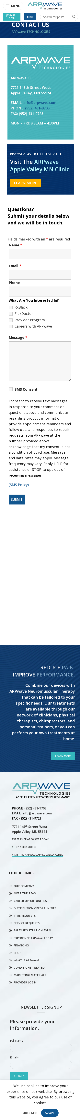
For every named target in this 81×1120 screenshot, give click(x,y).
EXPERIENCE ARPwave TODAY (30, 839)
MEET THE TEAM (25, 893)
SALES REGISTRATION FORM (32, 930)
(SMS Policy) (19, 484)
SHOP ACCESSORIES (24, 847)
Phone (14, 283)
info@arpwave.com (39, 102)
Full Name (16, 1040)
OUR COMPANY (24, 886)
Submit (19, 1076)
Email (15, 266)
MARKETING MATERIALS (30, 975)
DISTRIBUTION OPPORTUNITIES (35, 908)
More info (30, 1113)
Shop (30, 16)
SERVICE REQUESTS (27, 923)
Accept (50, 1112)
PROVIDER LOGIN (25, 982)
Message (18, 337)
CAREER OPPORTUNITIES (30, 901)
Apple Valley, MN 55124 (29, 831)
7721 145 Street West (29, 827)
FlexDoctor (24, 313)
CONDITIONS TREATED (29, 967)
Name (15, 245)
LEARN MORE (25, 182)
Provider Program (30, 320)
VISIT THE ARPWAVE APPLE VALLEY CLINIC (37, 854)
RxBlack (21, 307)
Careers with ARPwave (33, 326)
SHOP (17, 953)
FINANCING (21, 945)
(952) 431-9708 (11, 17)
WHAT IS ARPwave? (26, 960)
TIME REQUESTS (25, 916)
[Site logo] (44, 5)
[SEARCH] (74, 17)
